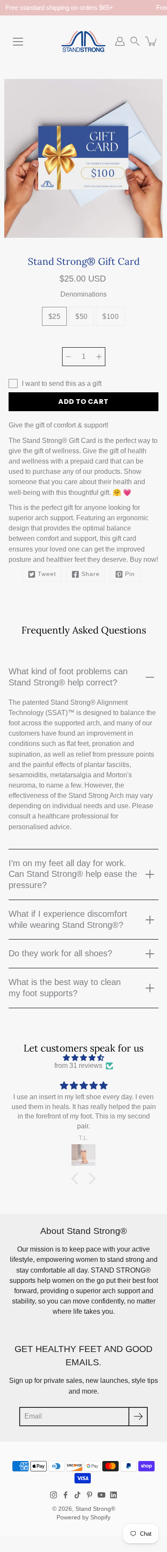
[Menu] (18, 42)
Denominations (83, 294)
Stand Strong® (95, 1509)
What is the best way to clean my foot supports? (65, 987)
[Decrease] (68, 356)
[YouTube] (101, 1494)
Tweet (47, 574)
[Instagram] (53, 1494)
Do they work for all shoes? (60, 953)
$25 (54, 316)
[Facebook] (65, 1494)
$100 (110, 316)
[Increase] (98, 356)
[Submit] (138, 1416)
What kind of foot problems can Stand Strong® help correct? (68, 677)
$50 (81, 316)
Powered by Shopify (83, 1517)
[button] (135, 41)
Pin (130, 574)
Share (90, 574)
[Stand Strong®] (83, 41)
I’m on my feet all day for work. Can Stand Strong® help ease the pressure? (73, 874)
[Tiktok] (77, 1494)
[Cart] (151, 41)
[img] (83, 1058)
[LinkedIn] (113, 1494)
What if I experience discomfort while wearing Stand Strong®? (68, 919)
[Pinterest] (89, 1494)
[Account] (120, 41)
